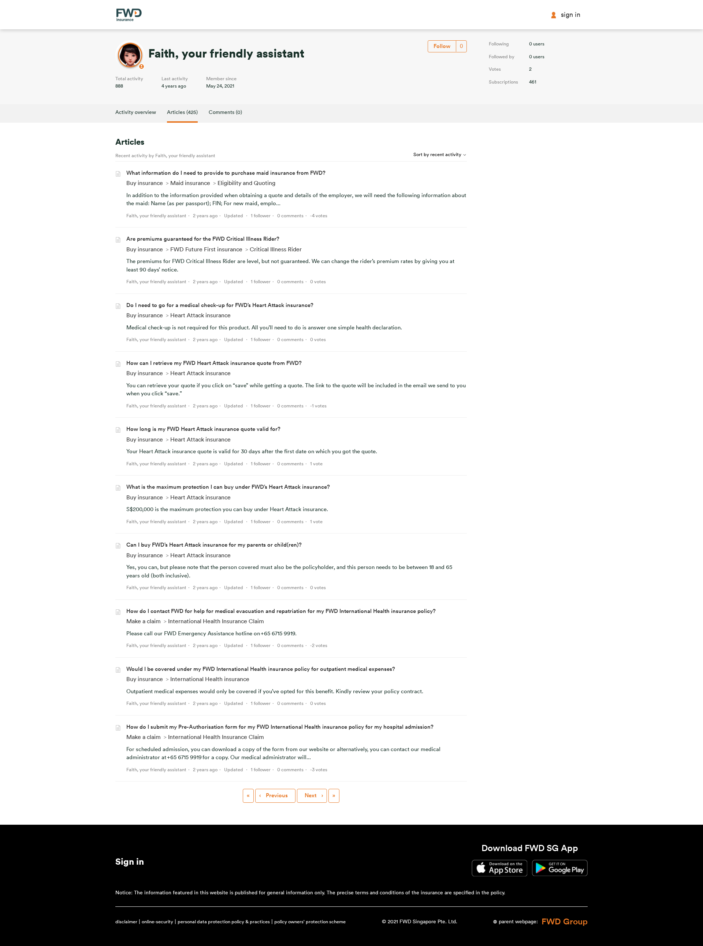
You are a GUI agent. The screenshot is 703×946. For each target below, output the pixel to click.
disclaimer (126, 921)
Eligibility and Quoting (246, 183)
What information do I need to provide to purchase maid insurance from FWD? (226, 173)
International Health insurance (209, 679)
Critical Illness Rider (276, 249)
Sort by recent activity (437, 154)
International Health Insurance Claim (216, 621)
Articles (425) (182, 112)
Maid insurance (190, 183)
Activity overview (135, 112)
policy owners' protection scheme (310, 921)
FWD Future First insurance (206, 249)
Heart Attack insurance (200, 315)
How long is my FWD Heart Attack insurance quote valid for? (203, 429)
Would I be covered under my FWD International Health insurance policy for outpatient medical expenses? (260, 669)
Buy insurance (144, 183)
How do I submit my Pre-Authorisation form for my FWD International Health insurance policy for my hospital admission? (280, 727)
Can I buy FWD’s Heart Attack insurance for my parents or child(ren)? (214, 545)
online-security (157, 921)
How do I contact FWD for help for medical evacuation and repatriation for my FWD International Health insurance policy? (281, 611)
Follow (442, 46)
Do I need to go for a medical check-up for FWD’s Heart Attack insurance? (219, 305)
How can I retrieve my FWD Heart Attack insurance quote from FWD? (214, 363)
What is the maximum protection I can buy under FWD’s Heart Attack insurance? (228, 487)
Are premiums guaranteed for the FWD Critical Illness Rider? (202, 239)
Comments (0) (225, 112)
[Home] (128, 15)
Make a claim (143, 621)
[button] (129, 863)
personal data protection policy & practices (224, 921)
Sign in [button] (570, 14)
